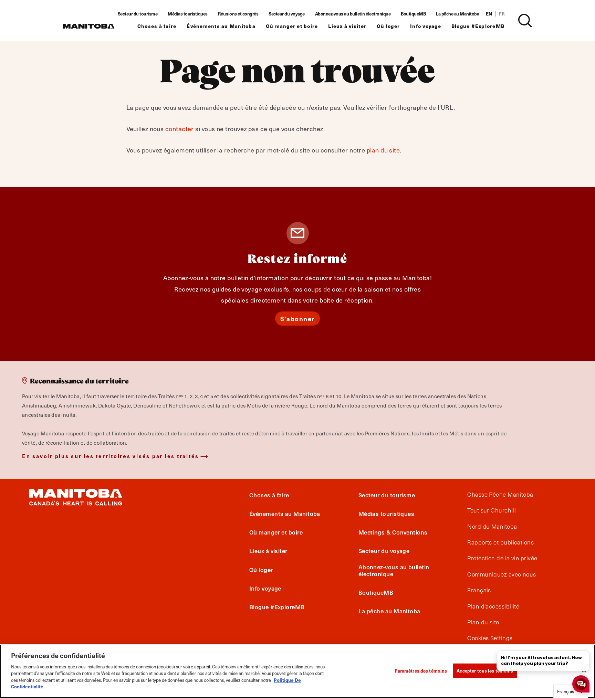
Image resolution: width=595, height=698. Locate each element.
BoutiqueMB (413, 14)
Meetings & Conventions (393, 532)
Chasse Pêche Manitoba (500, 494)
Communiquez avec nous (501, 574)
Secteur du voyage (287, 14)
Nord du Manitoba (492, 526)
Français (479, 590)
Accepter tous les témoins (485, 670)
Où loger (388, 26)
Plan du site (483, 622)
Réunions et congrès (238, 14)
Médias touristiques (188, 14)
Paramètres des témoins (421, 670)
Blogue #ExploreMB (477, 26)
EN (489, 14)
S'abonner (297, 318)
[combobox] (570, 691)
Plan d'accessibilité (493, 606)
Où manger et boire (292, 26)
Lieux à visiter (347, 26)
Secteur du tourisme (138, 14)
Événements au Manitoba (221, 26)
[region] (297, 671)
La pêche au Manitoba (457, 14)
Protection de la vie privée (502, 558)
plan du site (383, 150)
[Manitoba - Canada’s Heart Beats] (88, 26)
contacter (179, 128)
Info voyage (425, 26)
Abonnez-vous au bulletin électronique (353, 14)
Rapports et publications (500, 542)
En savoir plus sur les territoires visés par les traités (110, 455)
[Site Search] (525, 21)
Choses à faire (157, 26)
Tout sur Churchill (491, 510)
